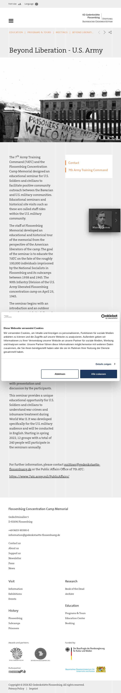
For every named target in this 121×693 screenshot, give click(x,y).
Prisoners (14, 628)
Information (16, 589)
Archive (69, 594)
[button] (110, 32)
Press (11, 563)
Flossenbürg (15, 618)
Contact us (15, 543)
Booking (70, 623)
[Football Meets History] (104, 32)
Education (16, 32)
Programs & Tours (39, 32)
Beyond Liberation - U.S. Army (90, 32)
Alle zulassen (98, 374)
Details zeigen (103, 364)
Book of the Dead (74, 589)
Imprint (33, 688)
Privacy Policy (16, 688)
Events (12, 599)
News (12, 568)
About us (14, 548)
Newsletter (15, 558)
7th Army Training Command (88, 170)
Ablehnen (60, 374)
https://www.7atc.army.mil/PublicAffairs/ (39, 476)
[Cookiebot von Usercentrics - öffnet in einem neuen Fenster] (103, 316)
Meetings (62, 32)
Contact (73, 163)
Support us (15, 553)
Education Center (75, 618)
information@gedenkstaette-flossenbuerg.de (34, 535)
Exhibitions (15, 594)
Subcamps (14, 623)
